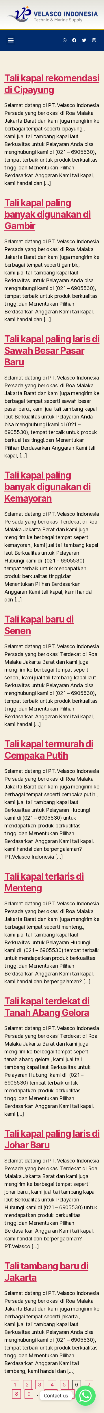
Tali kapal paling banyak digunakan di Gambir (47, 214)
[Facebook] (74, 40)
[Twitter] (84, 40)
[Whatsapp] (64, 40)
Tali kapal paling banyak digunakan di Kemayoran (47, 487)
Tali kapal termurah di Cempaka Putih (48, 749)
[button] (10, 40)
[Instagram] (94, 40)
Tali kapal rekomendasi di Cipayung (51, 83)
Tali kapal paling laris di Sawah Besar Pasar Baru (51, 350)
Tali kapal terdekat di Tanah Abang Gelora (47, 1006)
